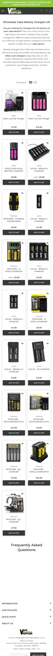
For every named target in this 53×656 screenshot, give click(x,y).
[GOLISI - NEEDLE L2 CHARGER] (14, 352)
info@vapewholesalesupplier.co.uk (29, 638)
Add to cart (14, 132)
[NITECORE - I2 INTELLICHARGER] (39, 302)
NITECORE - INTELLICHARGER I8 (39, 470)
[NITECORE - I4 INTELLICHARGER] (14, 251)
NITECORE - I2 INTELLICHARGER (39, 320)
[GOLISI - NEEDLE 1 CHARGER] (39, 201)
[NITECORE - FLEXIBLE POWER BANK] (14, 201)
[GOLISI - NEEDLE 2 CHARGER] (14, 302)
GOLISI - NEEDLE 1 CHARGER (39, 220)
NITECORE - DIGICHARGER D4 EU (14, 420)
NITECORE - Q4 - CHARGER (14, 470)
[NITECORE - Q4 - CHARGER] (14, 452)
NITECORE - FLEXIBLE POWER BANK (13, 220)
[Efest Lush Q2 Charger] (14, 101)
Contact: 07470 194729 (26, 652)
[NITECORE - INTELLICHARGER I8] (39, 452)
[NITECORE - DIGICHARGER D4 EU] (14, 402)
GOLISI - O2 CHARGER (39, 369)
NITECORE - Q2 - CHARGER (14, 520)
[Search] (41, 10)
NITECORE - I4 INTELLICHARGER (13, 270)
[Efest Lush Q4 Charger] (39, 101)
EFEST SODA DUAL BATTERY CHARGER (13, 169)
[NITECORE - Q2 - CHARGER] (14, 502)
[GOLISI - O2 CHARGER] (39, 352)
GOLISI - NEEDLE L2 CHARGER (13, 370)
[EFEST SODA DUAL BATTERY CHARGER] (14, 151)
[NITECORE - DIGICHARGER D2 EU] (39, 402)
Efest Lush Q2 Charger (13, 118)
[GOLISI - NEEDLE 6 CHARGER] (39, 151)
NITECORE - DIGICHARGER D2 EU (39, 420)
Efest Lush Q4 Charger (39, 118)
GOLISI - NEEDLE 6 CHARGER (39, 169)
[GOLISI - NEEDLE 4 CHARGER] (39, 251)
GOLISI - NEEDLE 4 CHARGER (39, 270)
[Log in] (46, 10)
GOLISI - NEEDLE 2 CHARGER (14, 320)
